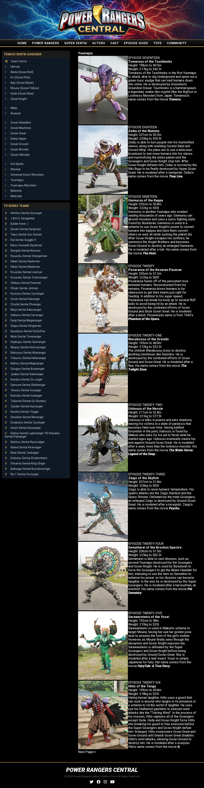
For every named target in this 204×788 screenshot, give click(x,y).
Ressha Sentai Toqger (24, 411)
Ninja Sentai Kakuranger (25, 309)
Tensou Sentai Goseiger (22, 54)
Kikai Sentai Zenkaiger (24, 452)
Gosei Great (18, 133)
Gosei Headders (20, 122)
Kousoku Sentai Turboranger (29, 277)
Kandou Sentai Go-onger (26, 379)
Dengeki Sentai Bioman (25, 250)
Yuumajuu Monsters (23, 185)
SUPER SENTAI (75, 43)
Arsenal (15, 113)
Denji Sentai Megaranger (26, 320)
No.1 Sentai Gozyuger (24, 474)
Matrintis (16, 191)
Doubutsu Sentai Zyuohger (27, 422)
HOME (22, 43)
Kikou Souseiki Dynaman (26, 245)
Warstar (15, 169)
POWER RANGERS (45, 43)
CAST (114, 43)
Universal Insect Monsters (27, 174)
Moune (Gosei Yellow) (24, 88)
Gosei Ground (19, 144)
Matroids (16, 196)
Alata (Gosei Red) (21, 72)
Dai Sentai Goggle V (23, 240)
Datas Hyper (18, 138)
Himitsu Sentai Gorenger (26, 213)
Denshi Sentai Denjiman (25, 229)
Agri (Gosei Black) (22, 83)
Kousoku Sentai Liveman (26, 272)
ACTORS (98, 43)
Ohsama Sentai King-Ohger (27, 463)
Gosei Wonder (19, 149)
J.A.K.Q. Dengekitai (22, 218)
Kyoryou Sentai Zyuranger (27, 293)
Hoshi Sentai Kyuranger (25, 428)
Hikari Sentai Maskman (25, 267)
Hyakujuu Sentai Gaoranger (28, 342)
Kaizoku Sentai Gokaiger (26, 395)
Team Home (18, 61)
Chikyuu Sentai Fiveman (25, 283)
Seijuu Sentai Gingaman (25, 326)
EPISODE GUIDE (136, 43)
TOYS (157, 43)
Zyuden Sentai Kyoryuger (26, 406)
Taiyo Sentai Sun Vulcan (26, 234)
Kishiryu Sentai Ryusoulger (27, 442)
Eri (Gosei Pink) (20, 77)
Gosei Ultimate (19, 155)
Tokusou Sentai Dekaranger (28, 358)
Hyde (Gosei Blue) (22, 93)
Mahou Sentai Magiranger (27, 363)
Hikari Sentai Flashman (25, 261)
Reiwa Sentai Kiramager (25, 447)
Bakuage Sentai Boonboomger (30, 469)
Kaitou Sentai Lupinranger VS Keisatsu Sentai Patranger (32, 435)
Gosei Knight (18, 99)
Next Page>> (87, 752)
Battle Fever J (19, 224)
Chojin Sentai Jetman (24, 288)
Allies (13, 108)
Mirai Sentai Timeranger (25, 336)
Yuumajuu (17, 180)
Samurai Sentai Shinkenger (27, 385)
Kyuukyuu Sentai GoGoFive (27, 331)
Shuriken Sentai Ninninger (27, 417)
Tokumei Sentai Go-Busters (28, 401)
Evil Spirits (17, 164)
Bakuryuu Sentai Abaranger (28, 352)
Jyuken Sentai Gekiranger (26, 374)
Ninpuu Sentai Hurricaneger (28, 347)
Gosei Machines (20, 128)
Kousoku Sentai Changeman (28, 256)
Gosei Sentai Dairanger (25, 299)
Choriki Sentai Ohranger (25, 304)
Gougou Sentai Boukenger (27, 369)
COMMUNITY (176, 43)
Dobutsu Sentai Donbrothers (28, 458)
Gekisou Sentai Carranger (26, 315)
